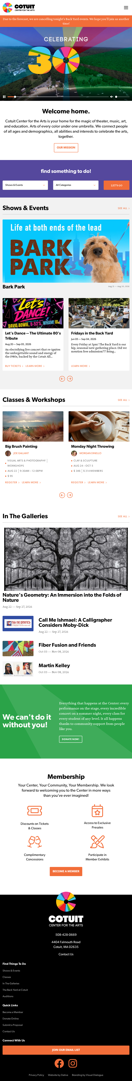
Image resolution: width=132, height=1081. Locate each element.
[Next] (62, 379)
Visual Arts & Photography (26, 461)
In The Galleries (11, 983)
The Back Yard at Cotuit (15, 990)
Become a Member (13, 1012)
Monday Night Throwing (92, 447)
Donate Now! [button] (70, 739)
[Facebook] (59, 1063)
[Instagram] (73, 1063)
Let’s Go (116, 185)
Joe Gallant (21, 453)
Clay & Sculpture (86, 461)
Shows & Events (11, 971)
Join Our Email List (66, 1050)
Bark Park (14, 287)
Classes (7, 977)
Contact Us (66, 954)
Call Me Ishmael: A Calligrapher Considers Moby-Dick (75, 623)
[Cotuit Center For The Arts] (19, 8)
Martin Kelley (54, 665)
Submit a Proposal (13, 1025)
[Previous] (70, 379)
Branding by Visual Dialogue (87, 1075)
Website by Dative (58, 1075)
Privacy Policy (36, 1075)
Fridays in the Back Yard (92, 333)
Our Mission (66, 147)
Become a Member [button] (66, 871)
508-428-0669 (66, 935)
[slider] (58, 96)
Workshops (15, 466)
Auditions (8, 996)
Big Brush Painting (21, 447)
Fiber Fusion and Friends (67, 645)
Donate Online (11, 1019)
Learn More (35, 366)
